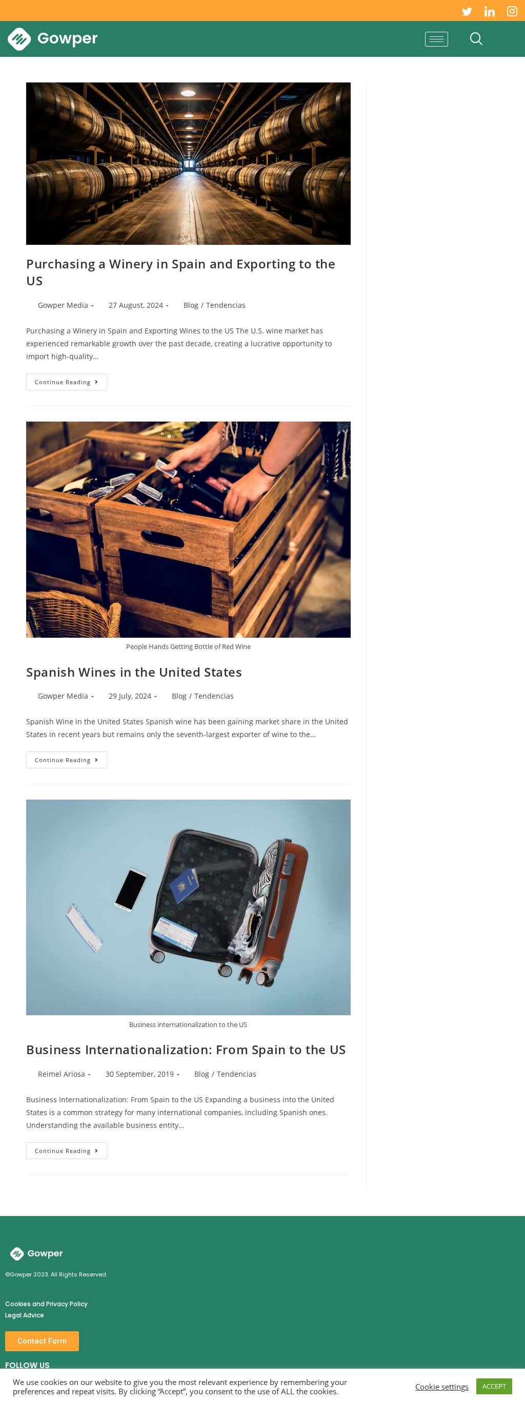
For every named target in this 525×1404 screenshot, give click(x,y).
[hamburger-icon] (436, 39)
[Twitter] (467, 10)
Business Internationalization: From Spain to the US (186, 1049)
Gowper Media (63, 305)
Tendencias (226, 305)
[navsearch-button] (476, 39)
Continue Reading (71, 379)
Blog (191, 305)
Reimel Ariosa (61, 1074)
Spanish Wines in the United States (134, 671)
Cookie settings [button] (442, 1386)
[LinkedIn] (489, 10)
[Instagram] (512, 10)
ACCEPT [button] (494, 1386)
